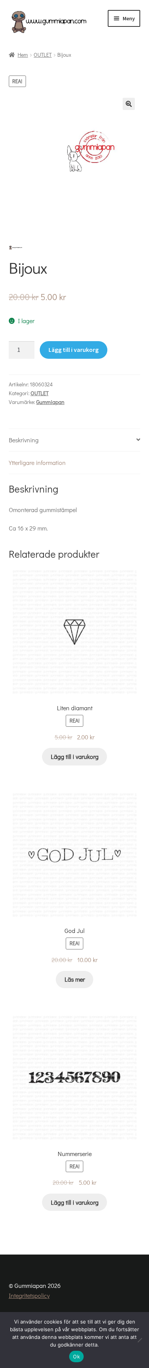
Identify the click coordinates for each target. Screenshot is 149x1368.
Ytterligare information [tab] (37, 462)
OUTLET (43, 54)
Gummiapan (50, 402)
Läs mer (75, 979)
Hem (23, 54)
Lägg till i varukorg (74, 349)
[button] (129, 104)
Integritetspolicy (29, 1295)
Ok (76, 1356)
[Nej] (139, 1340)
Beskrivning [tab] (24, 440)
